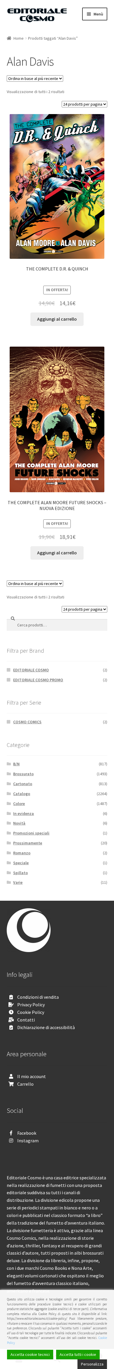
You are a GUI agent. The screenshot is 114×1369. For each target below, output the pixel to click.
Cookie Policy (30, 1012)
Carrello (25, 1084)
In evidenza (23, 813)
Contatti (26, 1020)
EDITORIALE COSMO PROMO (38, 679)
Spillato (20, 872)
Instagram (28, 1140)
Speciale (21, 862)
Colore (19, 803)
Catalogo (21, 793)
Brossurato (23, 773)
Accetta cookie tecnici (30, 1354)
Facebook (26, 1133)
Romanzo (21, 852)
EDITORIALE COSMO (31, 670)
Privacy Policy (31, 1004)
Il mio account (31, 1076)
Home (18, 38)
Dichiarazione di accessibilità (46, 1027)
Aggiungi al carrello (57, 319)
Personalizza (92, 1364)
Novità (19, 823)
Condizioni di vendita (38, 997)
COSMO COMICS (27, 721)
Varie (18, 882)
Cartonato (22, 783)
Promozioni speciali (31, 833)
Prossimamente (27, 843)
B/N (16, 763)
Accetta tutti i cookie (78, 1354)
